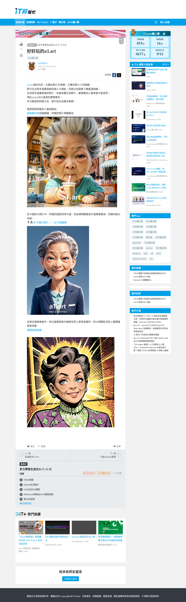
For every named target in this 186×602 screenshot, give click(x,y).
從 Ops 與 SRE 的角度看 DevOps (156, 113)
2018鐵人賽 (150, 243)
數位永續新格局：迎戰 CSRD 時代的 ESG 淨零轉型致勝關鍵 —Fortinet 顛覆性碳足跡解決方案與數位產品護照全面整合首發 (157, 186)
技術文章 (20, 22)
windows (136, 253)
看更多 (165, 64)
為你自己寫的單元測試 (155, 125)
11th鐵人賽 (138, 237)
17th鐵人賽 (138, 232)
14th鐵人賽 (151, 226)
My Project (42, 22)
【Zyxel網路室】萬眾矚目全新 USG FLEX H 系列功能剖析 (30, 540)
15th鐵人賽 (138, 221)
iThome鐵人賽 (151, 33)
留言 (32, 446)
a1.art (30, 84)
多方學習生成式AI (46, 45)
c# (152, 253)
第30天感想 (29, 499)
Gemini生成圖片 (31, 484)
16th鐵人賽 (33, 58)
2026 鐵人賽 (73, 22)
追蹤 (43, 446)
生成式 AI (32, 45)
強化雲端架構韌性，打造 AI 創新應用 (156, 138)
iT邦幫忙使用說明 (150, 596)
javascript (137, 243)
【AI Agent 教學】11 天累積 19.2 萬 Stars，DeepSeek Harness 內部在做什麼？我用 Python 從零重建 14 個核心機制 (151, 347)
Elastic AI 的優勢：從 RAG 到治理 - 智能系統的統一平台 (157, 170)
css (151, 259)
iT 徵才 (53, 22)
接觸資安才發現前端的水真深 (156, 84)
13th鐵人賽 (138, 226)
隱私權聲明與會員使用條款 (127, 596)
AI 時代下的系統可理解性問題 (146, 334)
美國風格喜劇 (34, 330)
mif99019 (42, 63)
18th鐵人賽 (138, 248)
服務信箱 (107, 596)
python (149, 248)
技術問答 (30, 22)
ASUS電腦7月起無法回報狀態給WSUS (150, 273)
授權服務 (97, 596)
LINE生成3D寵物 (32, 489)
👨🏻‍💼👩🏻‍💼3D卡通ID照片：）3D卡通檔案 (47, 222)
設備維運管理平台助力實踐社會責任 (156, 71)
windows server (139, 259)
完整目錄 (26, 503)
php (145, 253)
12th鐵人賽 (151, 232)
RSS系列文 (90, 473)
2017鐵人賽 (161, 248)
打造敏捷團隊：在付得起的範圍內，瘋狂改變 (156, 97)
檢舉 (118, 446)
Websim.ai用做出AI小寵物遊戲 (38, 494)
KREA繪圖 (29, 479)
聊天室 (62, 22)
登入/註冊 (165, 22)
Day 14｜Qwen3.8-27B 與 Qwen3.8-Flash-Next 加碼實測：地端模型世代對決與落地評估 (151, 328)
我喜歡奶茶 (33, 113)
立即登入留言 (70, 578)
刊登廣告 (86, 596)
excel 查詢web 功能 (142, 276)
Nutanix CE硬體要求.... (143, 280)
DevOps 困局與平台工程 (83, 536)
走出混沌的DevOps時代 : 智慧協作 (157, 199)
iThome (76, 596)
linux (159, 253)
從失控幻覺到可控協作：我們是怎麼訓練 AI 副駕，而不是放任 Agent (156, 154)
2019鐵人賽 (161, 237)
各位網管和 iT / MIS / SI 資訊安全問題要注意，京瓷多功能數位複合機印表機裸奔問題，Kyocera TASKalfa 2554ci (151, 319)
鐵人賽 (149, 237)
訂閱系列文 (105, 473)
